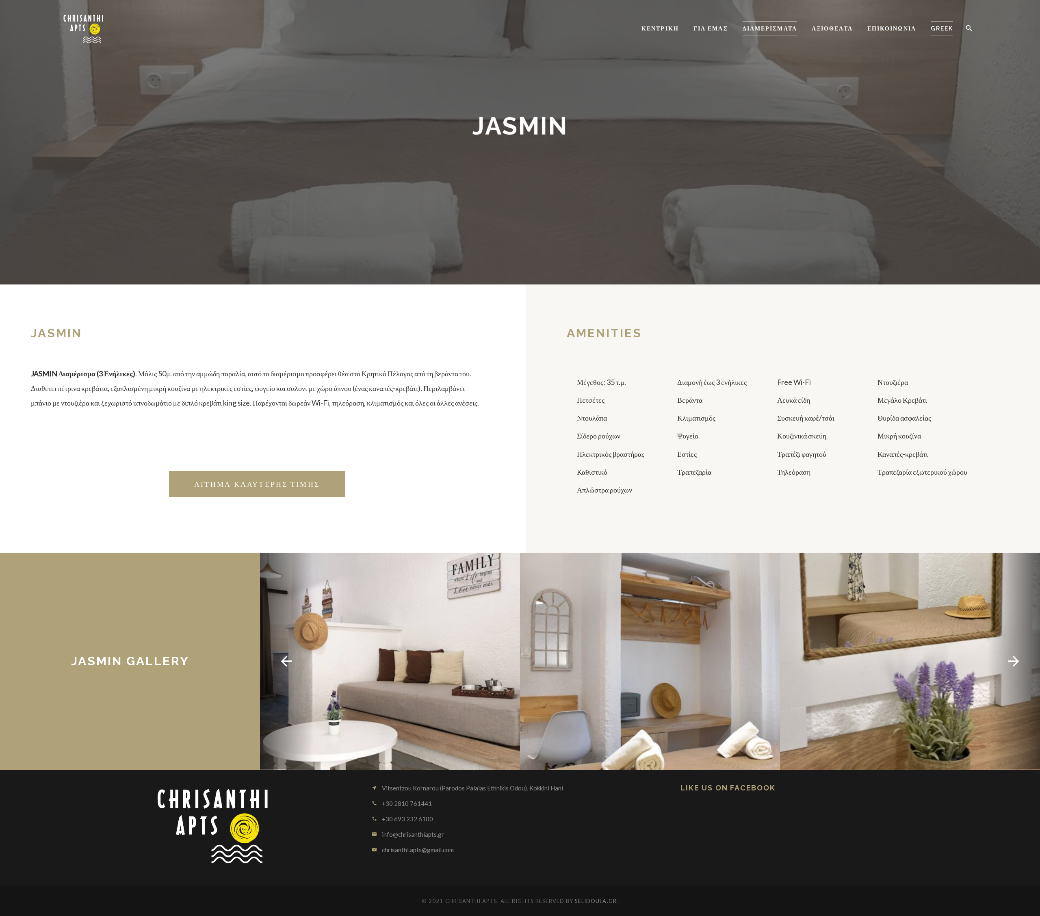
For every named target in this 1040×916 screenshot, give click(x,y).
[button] (968, 28)
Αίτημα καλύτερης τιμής (257, 484)
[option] (390, 661)
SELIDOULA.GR (595, 901)
